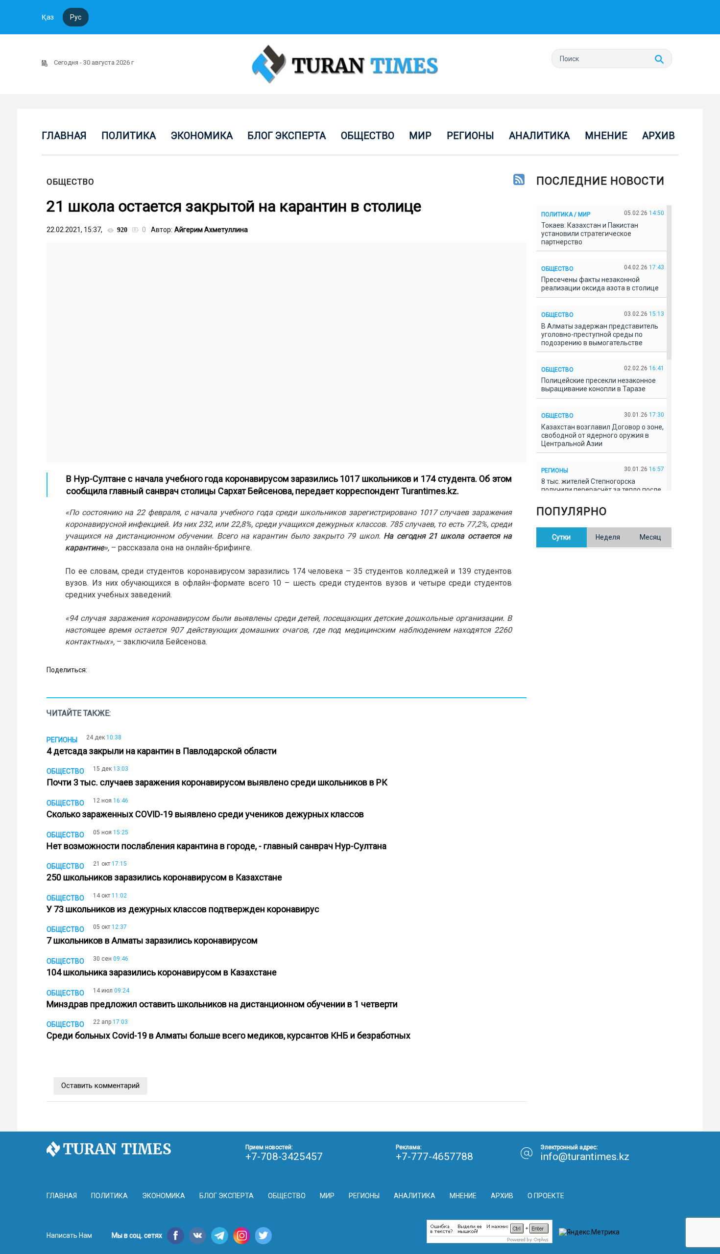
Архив (658, 136)
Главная (64, 136)
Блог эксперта (286, 136)
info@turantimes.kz (584, 1156)
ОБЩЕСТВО (71, 182)
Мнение (606, 136)
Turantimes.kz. (430, 491)
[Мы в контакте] (197, 1235)
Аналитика (539, 136)
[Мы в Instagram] (241, 1235)
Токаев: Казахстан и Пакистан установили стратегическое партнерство (589, 233)
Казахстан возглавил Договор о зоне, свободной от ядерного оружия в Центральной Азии (602, 435)
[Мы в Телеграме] (219, 1235)
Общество (367, 136)
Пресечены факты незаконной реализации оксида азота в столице (601, 284)
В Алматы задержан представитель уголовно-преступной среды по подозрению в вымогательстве (599, 334)
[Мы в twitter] (263, 1235)
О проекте (546, 1196)
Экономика (202, 136)
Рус (75, 17)
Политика (128, 136)
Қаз (48, 17)
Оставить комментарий (100, 1085)
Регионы (470, 136)
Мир (420, 136)
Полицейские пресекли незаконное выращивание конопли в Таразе (598, 385)
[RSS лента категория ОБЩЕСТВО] (519, 180)
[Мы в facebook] (175, 1235)
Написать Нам (69, 1235)
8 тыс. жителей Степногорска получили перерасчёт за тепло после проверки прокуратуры (601, 489)
